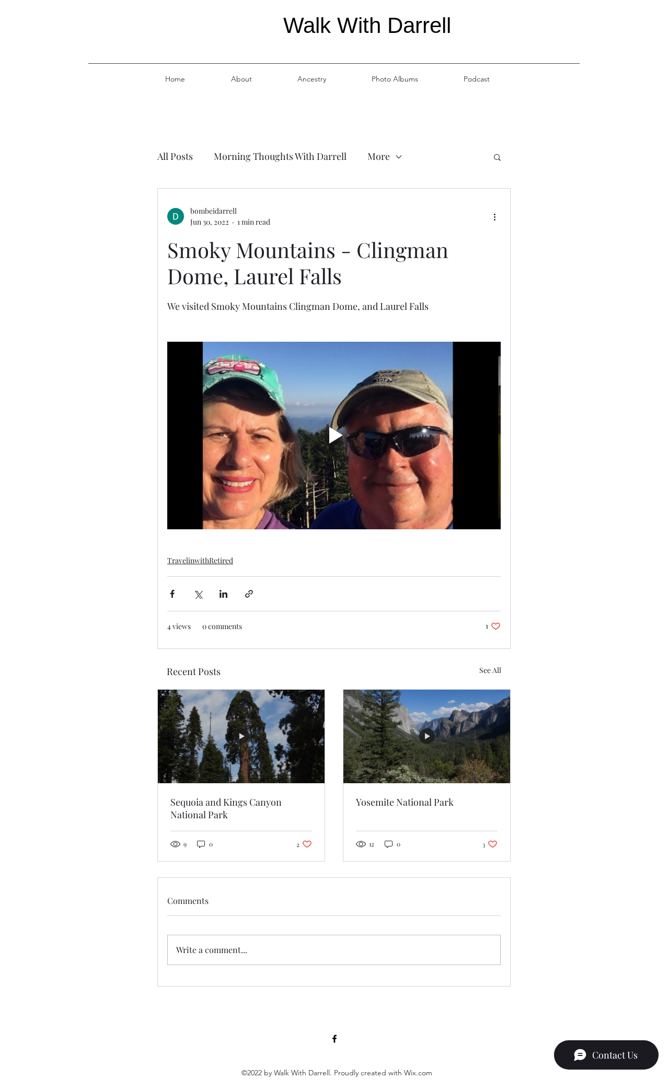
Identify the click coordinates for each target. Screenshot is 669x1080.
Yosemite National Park (405, 802)
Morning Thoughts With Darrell (280, 156)
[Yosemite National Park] (426, 736)
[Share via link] (249, 594)
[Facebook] (334, 1038)
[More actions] (494, 216)
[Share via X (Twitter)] (198, 594)
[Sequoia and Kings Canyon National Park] (241, 736)
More (378, 156)
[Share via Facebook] (172, 594)
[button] (497, 157)
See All (490, 670)
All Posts (175, 156)
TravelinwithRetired (200, 560)
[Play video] (334, 435)
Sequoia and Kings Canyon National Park (226, 808)
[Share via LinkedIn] (223, 594)
